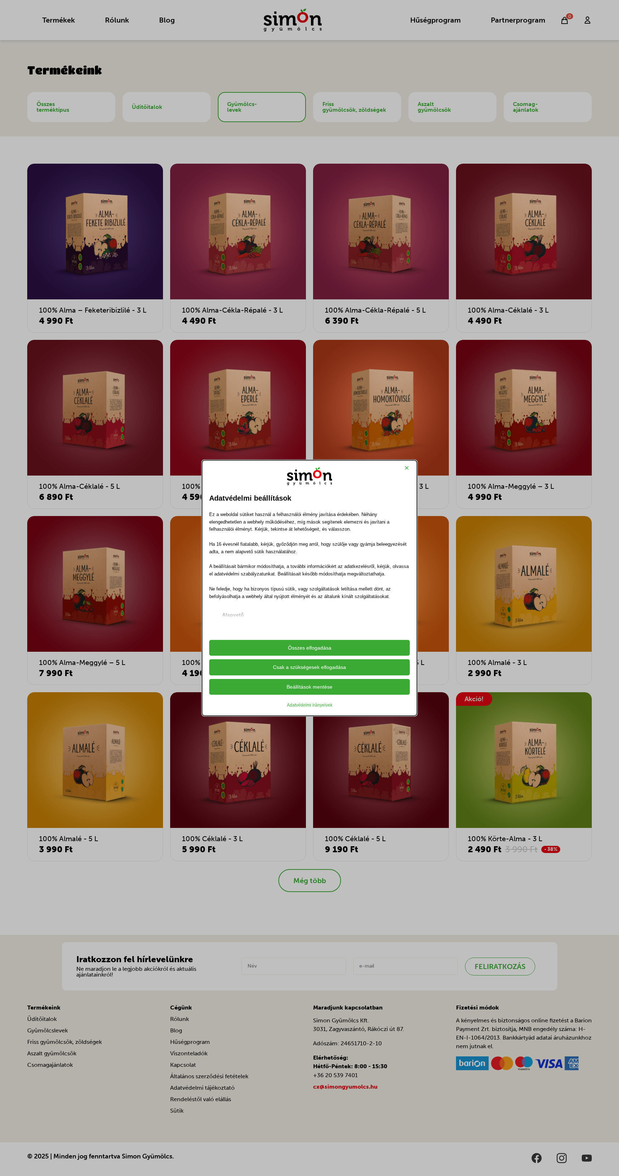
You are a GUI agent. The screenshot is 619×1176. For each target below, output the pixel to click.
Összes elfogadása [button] (309, 648)
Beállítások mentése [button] (309, 687)
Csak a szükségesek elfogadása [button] (309, 667)
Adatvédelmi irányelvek (309, 705)
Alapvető (233, 615)
